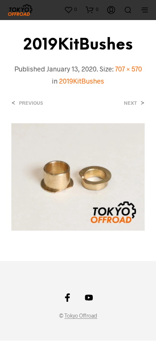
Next (130, 103)
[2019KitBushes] (78, 176)
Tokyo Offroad (80, 316)
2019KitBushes (81, 81)
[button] (70, 9)
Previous (31, 103)
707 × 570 (128, 69)
